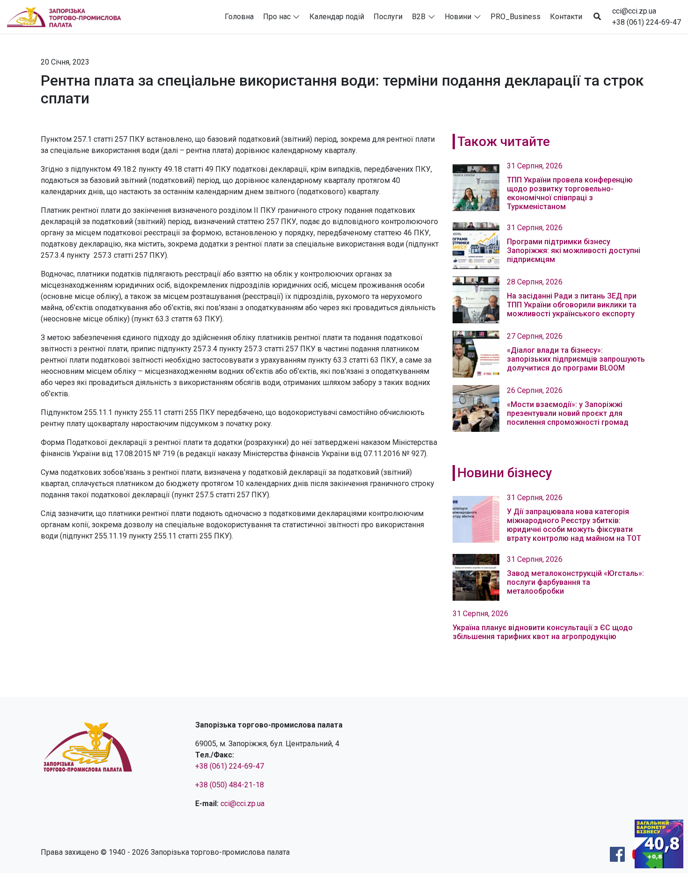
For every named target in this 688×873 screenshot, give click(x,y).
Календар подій (336, 16)
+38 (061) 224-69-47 (646, 22)
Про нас (277, 16)
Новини (458, 16)
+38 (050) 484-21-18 (229, 784)
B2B (418, 16)
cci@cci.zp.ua (634, 11)
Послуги (388, 16)
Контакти (566, 16)
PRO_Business (515, 16)
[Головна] (68, 17)
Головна (239, 16)
